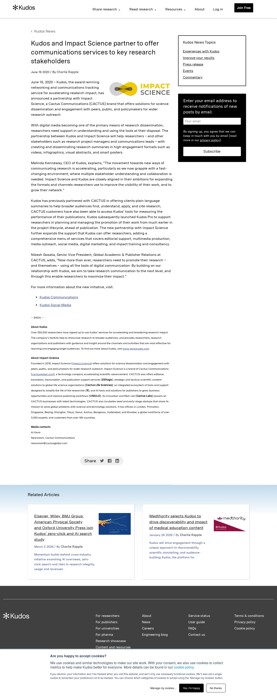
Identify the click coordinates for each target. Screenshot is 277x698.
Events (188, 71)
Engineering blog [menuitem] (155, 635)
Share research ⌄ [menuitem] (106, 9)
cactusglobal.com (42, 374)
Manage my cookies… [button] (163, 688)
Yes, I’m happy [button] (191, 688)
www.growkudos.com (136, 348)
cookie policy (184, 667)
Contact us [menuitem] (196, 635)
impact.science (81, 363)
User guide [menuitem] (196, 622)
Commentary (193, 77)
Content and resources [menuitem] (113, 647)
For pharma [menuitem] (104, 635)
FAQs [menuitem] (192, 628)
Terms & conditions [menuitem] (249, 616)
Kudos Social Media (55, 305)
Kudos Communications (59, 297)
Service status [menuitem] (199, 616)
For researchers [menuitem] (107, 616)
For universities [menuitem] (107, 628)
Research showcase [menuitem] (111, 641)
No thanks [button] (216, 688)
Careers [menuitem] (148, 628)
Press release (193, 64)
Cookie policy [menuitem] (244, 628)
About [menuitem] (200, 9)
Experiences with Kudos (201, 51)
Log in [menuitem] (218, 9)
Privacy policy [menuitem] (245, 622)
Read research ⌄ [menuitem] (143, 9)
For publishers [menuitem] (107, 622)
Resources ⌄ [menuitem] (175, 9)
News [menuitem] (146, 622)
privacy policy (210, 140)
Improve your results (198, 58)
